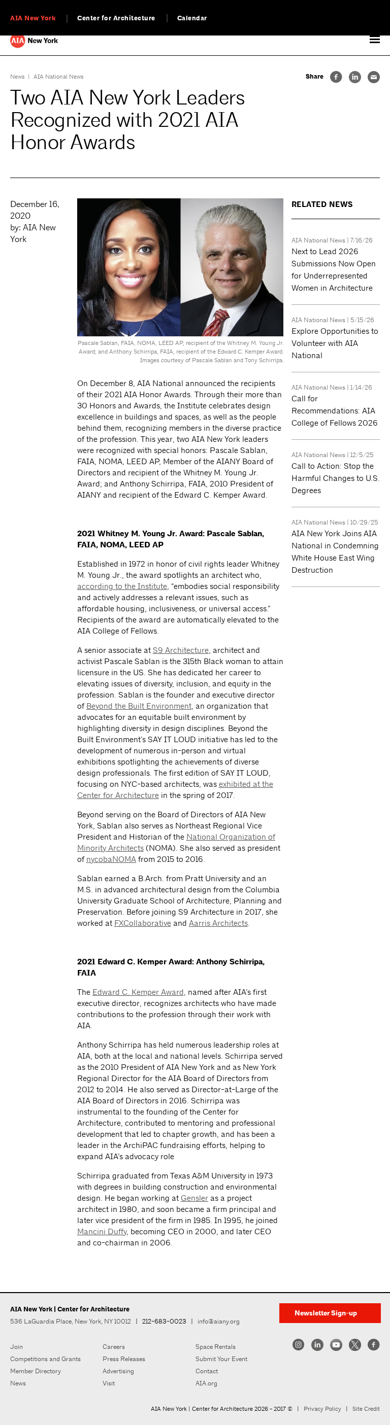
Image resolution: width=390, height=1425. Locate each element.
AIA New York (32, 18)
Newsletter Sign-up (326, 1313)
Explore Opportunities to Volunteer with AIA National (334, 343)
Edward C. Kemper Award (138, 992)
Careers (114, 1346)
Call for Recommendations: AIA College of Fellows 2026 (334, 411)
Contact (207, 1371)
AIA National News (59, 77)
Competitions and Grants (45, 1358)
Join (16, 1346)
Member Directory (35, 1371)
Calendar (192, 18)
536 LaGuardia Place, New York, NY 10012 (70, 1321)
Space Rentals (216, 1346)
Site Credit (366, 1409)
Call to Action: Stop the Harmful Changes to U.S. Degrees (335, 478)
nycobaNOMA (111, 859)
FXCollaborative (142, 923)
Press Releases (124, 1358)
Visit (109, 1383)
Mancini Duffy (101, 1231)
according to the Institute (122, 586)
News (17, 77)
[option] (180, 284)
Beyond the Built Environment (138, 706)
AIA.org (206, 1383)
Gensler (194, 1198)
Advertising (118, 1371)
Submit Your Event (221, 1358)
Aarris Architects (218, 923)
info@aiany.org (219, 1321)
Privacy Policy (322, 1409)
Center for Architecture (116, 18)
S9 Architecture (181, 650)
